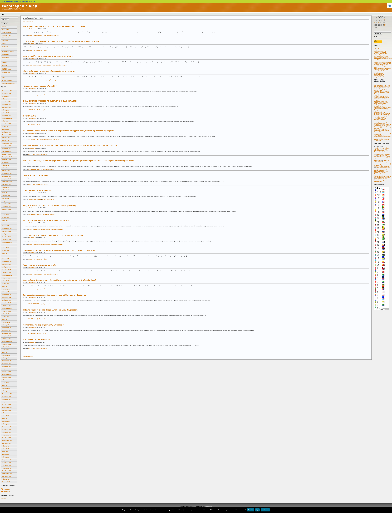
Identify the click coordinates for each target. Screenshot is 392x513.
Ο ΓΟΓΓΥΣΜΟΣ (29, 116)
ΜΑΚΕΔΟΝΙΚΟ (6, 72)
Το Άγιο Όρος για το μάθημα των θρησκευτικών (43, 325)
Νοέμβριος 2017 (6, 179)
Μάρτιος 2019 (5, 140)
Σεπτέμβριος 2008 (7, 473)
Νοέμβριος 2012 (6, 336)
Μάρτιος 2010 (5, 424)
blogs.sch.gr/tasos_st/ (380, 51)
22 (384, 24)
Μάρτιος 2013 (5, 325)
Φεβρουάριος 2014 (7, 294)
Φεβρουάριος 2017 (7, 201)
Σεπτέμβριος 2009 (7, 440)
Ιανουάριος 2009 (6, 462)
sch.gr (376, 67)
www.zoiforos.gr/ (378, 75)
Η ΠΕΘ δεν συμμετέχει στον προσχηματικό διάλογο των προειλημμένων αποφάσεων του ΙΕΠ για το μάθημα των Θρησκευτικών (78, 161)
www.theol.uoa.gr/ (379, 74)
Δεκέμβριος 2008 (6, 465)
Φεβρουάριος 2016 (7, 228)
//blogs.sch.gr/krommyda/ (381, 56)
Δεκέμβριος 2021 (6, 115)
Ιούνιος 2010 (5, 415)
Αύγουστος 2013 (6, 311)
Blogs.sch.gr (208, 506)
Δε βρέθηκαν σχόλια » (53, 35)
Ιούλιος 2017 (5, 187)
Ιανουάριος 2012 (6, 363)
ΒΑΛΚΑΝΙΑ (5, 40)
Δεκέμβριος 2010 (6, 399)
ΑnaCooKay (377, 160)
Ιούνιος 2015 (5, 250)
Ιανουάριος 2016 (6, 231)
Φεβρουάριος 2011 (7, 393)
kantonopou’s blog (19, 6)
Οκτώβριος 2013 (6, 305)
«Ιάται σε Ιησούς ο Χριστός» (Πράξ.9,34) (40, 86)
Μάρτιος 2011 (5, 391)
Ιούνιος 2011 (5, 382)
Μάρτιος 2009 (5, 457)
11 (378, 22)
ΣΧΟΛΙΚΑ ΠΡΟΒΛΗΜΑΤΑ (8, 83)
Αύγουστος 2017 (6, 184)
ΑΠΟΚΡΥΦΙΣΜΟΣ (6, 32)
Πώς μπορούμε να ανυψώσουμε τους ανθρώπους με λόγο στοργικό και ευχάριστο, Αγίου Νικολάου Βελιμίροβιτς (382, 138)
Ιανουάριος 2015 (6, 264)
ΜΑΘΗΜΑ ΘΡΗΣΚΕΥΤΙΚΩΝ (6, 69)
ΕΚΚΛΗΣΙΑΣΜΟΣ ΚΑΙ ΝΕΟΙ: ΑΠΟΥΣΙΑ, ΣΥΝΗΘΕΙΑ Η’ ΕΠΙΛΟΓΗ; (50, 101)
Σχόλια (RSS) (6, 491)
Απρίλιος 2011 (6, 388)
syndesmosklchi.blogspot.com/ (382, 68)
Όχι (257, 510)
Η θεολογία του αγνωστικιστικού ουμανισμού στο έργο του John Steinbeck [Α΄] (382, 157)
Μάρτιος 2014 (5, 291)
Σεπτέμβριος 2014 (7, 275)
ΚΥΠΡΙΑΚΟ (5, 65)
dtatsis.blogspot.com (380, 52)
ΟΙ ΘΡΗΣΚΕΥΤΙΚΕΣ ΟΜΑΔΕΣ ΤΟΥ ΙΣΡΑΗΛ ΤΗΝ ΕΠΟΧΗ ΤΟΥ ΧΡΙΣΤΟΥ (53, 235)
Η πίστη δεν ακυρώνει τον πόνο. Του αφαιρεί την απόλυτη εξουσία (381, 103)
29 (384, 25)
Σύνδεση (3, 498)
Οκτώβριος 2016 (6, 209)
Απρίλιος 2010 (6, 421)
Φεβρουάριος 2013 (7, 327)
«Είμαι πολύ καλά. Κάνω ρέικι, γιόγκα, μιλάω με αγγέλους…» (49, 71)
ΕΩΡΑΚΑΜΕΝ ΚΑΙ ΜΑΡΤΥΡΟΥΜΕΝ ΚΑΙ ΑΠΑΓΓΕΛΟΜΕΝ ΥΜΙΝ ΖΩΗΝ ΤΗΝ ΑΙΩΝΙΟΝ (59, 250)
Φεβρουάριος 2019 (7, 143)
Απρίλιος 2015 (6, 256)
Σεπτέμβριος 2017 (7, 181)
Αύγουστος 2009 (6, 443)
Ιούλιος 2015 (5, 247)
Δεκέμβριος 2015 (6, 234)
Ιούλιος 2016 (5, 214)
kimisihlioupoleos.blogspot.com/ (383, 58)
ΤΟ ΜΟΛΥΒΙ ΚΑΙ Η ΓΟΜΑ (380, 101)
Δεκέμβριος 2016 (6, 206)
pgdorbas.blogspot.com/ (381, 64)
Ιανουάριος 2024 (6, 101)
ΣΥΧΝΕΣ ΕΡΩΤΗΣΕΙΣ (7, 80)
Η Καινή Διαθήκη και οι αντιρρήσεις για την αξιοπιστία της (48, 56)
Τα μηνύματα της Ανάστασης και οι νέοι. (40, 265)
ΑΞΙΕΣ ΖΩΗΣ (5, 29)
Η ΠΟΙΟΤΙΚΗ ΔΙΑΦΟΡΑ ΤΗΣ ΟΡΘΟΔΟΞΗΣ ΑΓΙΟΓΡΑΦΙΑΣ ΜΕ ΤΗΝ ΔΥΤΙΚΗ (54, 26)
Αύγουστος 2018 (6, 159)
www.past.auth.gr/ (379, 72)
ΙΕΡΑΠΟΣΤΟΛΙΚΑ (6, 60)
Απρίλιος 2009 (6, 454)
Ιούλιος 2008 (5, 479)
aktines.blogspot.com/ (380, 48)
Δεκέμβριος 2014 (6, 267)
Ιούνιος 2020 (5, 126)
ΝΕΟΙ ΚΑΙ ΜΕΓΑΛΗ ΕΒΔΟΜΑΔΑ (36, 340)
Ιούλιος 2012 (5, 347)
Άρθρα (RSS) (6, 489)
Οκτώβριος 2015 (6, 239)
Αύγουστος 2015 (6, 245)
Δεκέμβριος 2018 (6, 148)
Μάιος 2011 (5, 385)
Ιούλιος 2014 (5, 280)
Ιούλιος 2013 (5, 313)
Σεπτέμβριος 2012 (7, 341)
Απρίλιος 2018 (6, 170)
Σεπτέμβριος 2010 (7, 407)
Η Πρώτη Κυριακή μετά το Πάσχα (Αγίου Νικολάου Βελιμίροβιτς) (50, 310)
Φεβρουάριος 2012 (7, 360)
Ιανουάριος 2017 (6, 203)
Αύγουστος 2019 (6, 134)
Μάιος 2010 (5, 418)
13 (381, 22)
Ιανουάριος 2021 (6, 123)
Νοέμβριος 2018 (6, 151)
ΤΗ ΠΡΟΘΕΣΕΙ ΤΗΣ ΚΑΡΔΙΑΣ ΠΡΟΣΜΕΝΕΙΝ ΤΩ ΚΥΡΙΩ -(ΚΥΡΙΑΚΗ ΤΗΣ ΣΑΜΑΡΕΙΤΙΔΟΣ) (61, 41)
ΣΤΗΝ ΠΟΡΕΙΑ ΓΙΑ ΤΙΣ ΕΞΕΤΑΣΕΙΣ (37, 191)
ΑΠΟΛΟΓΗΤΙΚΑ (6, 35)
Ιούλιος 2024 (5, 99)
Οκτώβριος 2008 (6, 470)
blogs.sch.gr (377, 50)
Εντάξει (250, 510)
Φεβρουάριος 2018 (7, 173)
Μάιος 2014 (5, 286)
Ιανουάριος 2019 (6, 145)
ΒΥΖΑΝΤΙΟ (5, 46)
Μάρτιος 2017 (5, 198)
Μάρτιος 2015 (5, 258)
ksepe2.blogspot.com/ (380, 59)
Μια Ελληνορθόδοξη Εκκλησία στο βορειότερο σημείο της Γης (381, 180)
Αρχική (3, 14)
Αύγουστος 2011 (6, 377)
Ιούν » (379, 29)
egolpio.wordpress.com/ (380, 53)
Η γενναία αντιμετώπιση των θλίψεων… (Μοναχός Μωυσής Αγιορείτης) (382, 92)
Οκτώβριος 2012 (6, 338)
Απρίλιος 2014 (6, 289)
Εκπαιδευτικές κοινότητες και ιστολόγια (14, 1)
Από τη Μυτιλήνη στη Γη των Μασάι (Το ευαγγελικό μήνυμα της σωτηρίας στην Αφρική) (382, 86)
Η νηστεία (376, 95)
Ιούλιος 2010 (5, 413)
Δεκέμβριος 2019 (6, 132)
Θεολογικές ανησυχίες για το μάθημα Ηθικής (382, 89)
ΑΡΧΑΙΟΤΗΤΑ (5, 38)
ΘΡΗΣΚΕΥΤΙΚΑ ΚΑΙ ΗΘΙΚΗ (381, 96)
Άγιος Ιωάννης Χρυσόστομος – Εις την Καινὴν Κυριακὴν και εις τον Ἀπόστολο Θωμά (59, 280)
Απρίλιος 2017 (6, 195)
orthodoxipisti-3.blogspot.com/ (382, 62)
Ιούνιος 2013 (5, 316)
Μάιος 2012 (5, 352)
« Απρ (375, 29)
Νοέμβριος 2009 (6, 435)
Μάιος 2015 (5, 253)
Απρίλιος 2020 (6, 129)
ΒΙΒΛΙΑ (4, 43)
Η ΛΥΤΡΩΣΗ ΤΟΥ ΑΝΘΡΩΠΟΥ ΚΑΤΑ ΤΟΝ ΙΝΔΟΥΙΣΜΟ (46, 220)
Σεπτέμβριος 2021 (7, 118)
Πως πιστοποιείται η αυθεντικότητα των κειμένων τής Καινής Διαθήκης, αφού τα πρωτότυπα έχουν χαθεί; (68, 131)
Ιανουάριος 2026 (6, 93)
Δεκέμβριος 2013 (6, 300)
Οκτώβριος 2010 (6, 404)
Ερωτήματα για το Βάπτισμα (381, 161)
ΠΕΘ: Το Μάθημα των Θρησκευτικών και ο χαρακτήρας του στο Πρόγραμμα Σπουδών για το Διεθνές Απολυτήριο (381, 121)
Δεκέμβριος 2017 (6, 176)
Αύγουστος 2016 (6, 212)
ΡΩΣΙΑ (4, 77)
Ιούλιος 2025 (5, 96)
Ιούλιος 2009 (5, 446)
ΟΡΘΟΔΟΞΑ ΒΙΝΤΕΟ (7, 75)
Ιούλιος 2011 (5, 380)
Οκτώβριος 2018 (6, 154)
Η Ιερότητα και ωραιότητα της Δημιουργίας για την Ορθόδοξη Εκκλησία (382, 169)
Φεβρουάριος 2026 (7, 90)
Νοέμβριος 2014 (6, 269)
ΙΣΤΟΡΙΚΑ (4, 62)
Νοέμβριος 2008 (6, 468)
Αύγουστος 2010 (6, 410)
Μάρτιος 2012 (5, 358)
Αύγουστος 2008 (6, 476)
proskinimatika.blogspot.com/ (382, 66)
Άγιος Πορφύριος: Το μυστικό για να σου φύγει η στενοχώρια (382, 148)
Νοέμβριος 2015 (6, 236)
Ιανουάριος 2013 (6, 330)
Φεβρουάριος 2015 (7, 261)
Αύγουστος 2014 (6, 278)
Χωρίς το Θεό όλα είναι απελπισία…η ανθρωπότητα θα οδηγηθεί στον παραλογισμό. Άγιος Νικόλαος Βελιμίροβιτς (382, 132)
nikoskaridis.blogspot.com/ (381, 61)
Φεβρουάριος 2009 (7, 459)
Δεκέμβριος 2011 (6, 366)
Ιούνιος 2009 (5, 448)
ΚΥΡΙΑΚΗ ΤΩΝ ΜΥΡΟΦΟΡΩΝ (35, 176)
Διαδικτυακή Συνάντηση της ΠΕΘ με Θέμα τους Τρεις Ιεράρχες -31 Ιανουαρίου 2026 (382, 99)
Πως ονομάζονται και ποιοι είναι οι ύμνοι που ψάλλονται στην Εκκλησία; (54, 295)
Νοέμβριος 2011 (6, 369)
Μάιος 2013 (5, 319)
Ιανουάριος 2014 (6, 297)
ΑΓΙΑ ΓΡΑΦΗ (5, 27)
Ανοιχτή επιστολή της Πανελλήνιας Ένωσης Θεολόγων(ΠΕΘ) (49, 205)
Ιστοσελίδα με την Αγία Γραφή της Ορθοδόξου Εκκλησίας (382, 108)
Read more (265, 510)
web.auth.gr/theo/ (379, 70)
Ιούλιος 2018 (5, 162)
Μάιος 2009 (5, 451)
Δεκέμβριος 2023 (6, 104)
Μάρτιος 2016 (5, 225)
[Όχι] (389, 510)
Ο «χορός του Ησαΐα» (380, 106)
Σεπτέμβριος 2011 (7, 374)
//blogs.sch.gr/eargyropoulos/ (382, 54)
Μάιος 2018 (5, 168)
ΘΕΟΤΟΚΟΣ (5, 57)
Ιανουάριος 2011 (6, 396)
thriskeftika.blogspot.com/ (381, 69)
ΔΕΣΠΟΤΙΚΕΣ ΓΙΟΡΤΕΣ (8, 51)
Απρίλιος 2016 (6, 223)
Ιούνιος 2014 (5, 283)
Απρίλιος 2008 (6, 481)
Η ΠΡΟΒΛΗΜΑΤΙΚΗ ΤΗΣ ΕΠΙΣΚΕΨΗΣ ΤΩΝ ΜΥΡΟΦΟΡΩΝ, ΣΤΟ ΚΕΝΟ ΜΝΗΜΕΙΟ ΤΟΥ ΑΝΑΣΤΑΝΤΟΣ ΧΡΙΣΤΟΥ (70, 146)
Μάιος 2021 (5, 121)
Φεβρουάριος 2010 (7, 426)
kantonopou (32, 28)
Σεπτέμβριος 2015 (7, 242)
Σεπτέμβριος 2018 (7, 157)
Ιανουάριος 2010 (6, 429)
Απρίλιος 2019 (6, 137)
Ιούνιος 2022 (5, 112)
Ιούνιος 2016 (5, 217)
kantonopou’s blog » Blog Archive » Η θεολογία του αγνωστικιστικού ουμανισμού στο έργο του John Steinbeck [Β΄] (382, 153)
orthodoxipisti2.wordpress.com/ (382, 63)
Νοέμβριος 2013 (6, 302)
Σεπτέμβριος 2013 (7, 308)
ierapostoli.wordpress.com (381, 57)
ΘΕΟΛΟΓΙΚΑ (5, 54)
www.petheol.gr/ (378, 73)
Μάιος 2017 (5, 192)
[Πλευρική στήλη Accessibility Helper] (389, 5)
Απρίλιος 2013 (6, 322)
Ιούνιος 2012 (5, 349)
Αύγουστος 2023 (6, 107)
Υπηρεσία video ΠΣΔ (379, 77)
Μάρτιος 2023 (5, 110)
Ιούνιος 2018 (5, 165)
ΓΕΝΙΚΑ (4, 49)
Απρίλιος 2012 (6, 355)
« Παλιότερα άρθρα (28, 21)
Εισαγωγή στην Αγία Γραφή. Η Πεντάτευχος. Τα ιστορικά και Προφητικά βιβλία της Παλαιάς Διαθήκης (382, 126)
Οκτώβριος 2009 (6, 437)
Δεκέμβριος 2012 (6, 333)
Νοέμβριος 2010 (6, 402)
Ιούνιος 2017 (5, 190)
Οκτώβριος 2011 (6, 371)
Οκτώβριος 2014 (6, 272)
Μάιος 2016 (5, 220)
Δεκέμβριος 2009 (6, 432)
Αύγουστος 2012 (6, 344)
